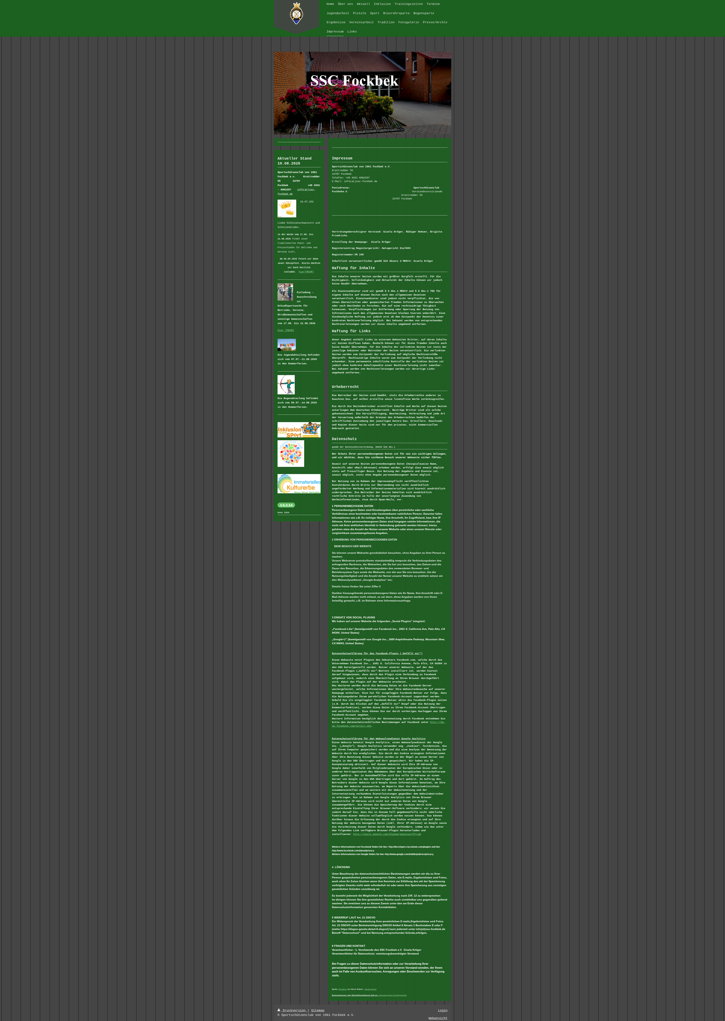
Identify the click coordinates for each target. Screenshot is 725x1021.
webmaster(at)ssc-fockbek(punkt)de (392, 995)
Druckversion (294, 1010)
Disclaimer (343, 989)
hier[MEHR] (306, 271)
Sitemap (317, 1010)
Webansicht (438, 1018)
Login (442, 1010)
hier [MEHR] (286, 330)
